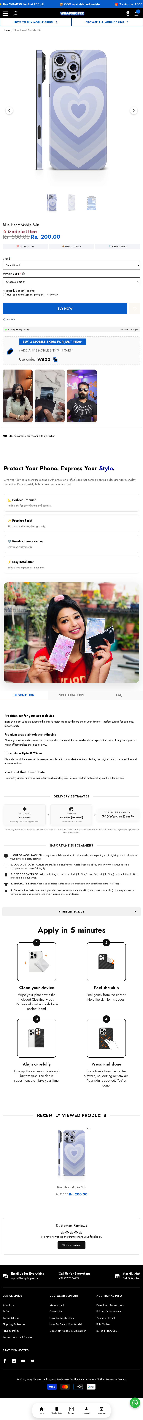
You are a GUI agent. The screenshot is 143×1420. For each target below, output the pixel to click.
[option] (71, 110)
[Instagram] (14, 1361)
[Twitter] (32, 1361)
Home (6, 30)
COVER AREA (12, 274)
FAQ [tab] (119, 695)
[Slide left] (9, 110)
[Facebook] (4, 1361)
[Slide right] (133, 110)
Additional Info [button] (109, 1296)
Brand (7, 259)
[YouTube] (23, 1361)
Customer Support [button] (64, 1296)
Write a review (71, 1245)
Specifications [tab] (71, 695)
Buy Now (65, 309)
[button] (15, 13)
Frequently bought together (19, 291)
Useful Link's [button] (13, 1296)
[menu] (5, 13)
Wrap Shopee (34, 1379)
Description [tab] (24, 695)
